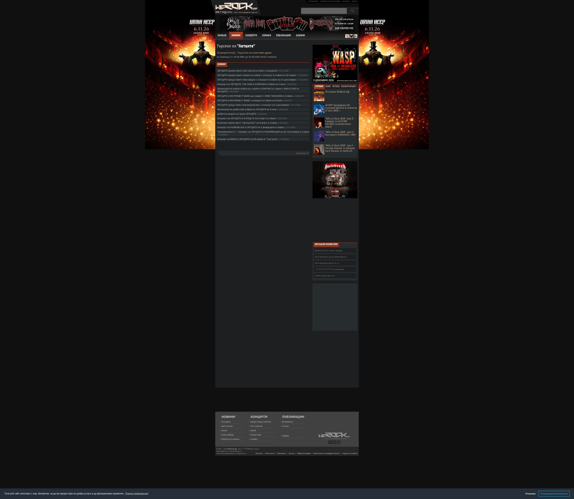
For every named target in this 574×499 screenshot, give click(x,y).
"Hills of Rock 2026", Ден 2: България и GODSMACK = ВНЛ (340, 133)
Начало (222, 35)
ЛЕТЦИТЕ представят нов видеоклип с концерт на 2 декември (258, 104)
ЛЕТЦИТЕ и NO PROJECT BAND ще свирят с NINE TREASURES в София (260, 95)
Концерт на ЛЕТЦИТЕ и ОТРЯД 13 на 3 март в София (252, 118)
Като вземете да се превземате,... (331, 256)
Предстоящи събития (260, 421)
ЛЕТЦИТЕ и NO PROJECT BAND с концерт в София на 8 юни (254, 100)
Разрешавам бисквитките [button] (554, 493)
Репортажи (255, 434)
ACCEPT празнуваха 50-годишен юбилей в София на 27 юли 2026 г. (341, 108)
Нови (328, 86)
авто (354, 1)
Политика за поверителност (326, 453)
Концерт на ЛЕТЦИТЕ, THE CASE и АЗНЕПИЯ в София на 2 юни (256, 84)
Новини (236, 35)
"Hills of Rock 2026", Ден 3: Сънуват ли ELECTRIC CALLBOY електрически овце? (339, 123)
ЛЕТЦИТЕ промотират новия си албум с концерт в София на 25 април (262, 75)
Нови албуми (227, 434)
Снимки (266, 35)
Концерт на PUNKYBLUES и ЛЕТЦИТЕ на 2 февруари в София (256, 127)
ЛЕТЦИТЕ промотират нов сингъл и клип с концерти (252, 70)
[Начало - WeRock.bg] (235, 13)
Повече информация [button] (136, 493)
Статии (285, 426)
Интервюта (287, 421)
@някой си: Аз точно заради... (329, 250)
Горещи (319, 86)
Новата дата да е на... (325, 275)
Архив (224, 430)
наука (346, 1)
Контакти (270, 453)
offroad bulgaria (330, 1)
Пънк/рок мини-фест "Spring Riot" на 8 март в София (252, 122)
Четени (335, 86)
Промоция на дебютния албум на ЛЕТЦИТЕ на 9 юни (252, 109)
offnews (313, 1)
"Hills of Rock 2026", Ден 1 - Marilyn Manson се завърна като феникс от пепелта (340, 148)
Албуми (300, 35)
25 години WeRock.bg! (337, 92)
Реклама (281, 453)
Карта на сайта (350, 453)
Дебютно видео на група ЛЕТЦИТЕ (242, 113)
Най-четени (227, 426)
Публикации (283, 35)
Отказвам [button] (530, 493)
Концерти (251, 35)
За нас (291, 453)
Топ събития (256, 426)
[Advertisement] (335, 220)
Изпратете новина (230, 439)
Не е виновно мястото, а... (327, 263)
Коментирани (348, 86)
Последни (225, 421)
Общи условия (303, 453)
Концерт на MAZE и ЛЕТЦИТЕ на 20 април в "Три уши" (253, 139)
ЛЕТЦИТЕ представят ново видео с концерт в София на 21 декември (262, 79)
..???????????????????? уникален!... (330, 269)
